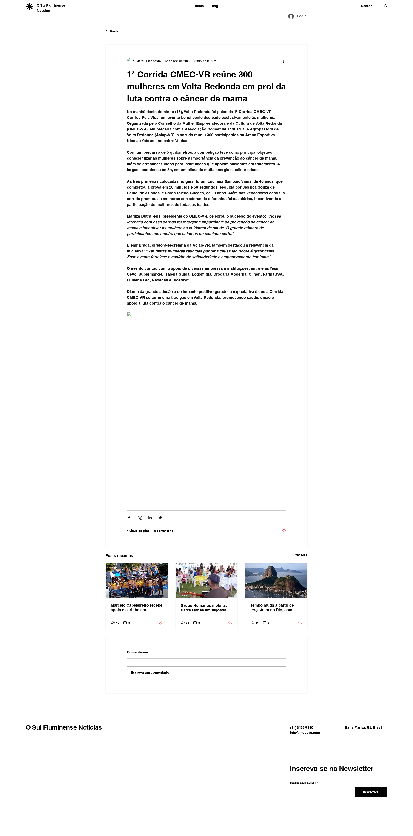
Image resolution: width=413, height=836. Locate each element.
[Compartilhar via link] (161, 517)
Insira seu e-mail (303, 783)
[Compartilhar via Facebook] (129, 517)
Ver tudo (301, 555)
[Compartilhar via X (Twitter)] (139, 517)
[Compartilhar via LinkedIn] (150, 517)
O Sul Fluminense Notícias (64, 727)
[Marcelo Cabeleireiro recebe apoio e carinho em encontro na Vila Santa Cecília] (137, 580)
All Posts (112, 31)
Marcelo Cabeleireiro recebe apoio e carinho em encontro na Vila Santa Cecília (136, 607)
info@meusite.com (305, 733)
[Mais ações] (283, 61)
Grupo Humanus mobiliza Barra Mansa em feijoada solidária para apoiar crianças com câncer (204, 607)
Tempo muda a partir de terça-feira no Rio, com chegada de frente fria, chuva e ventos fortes (272, 607)
